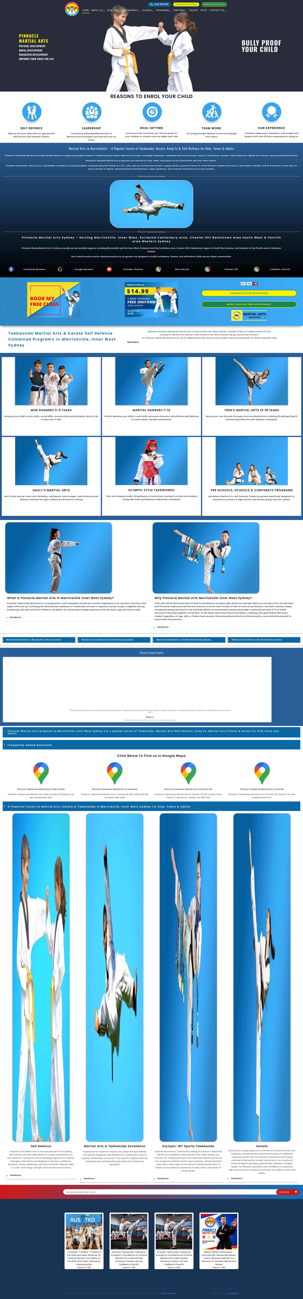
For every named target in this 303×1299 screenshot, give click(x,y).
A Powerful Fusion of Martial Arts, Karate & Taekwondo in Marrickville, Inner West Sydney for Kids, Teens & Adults (99, 806)
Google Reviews (84, 269)
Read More (133, 342)
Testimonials (130, 10)
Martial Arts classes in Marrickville (189, 334)
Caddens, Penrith (280, 269)
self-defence (190, 257)
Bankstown (197, 248)
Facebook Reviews (34, 269)
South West (219, 248)
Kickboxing (213, 156)
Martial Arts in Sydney (50, 248)
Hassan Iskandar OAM (265, 338)
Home (85, 10)
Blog (204, 10)
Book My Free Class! (214, 4)
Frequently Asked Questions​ (30, 745)
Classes (147, 10)
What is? (112, 10)
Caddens (243, 248)
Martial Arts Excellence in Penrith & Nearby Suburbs (257, 640)
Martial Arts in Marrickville (40, 156)
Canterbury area (167, 248)
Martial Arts (254, 156)
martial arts (116, 257)
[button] (209, 343)
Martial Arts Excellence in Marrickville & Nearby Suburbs (34, 640)
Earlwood (145, 248)
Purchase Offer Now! (186, 4)
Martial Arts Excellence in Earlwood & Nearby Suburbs (108, 640)
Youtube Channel (133, 269)
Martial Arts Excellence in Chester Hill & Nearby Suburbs (184, 640)
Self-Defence (291, 156)
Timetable (179, 10)
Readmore (15, 617)
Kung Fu (202, 156)
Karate (193, 156)
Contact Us (216, 10)
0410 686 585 (161, 4)
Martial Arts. (264, 331)
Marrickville (186, 161)
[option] (151, 46)
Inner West (202, 161)
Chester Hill (182, 248)
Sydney (212, 161)
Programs (162, 10)
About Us (97, 10)
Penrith (259, 248)
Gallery (193, 10)
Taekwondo (20, 156)
